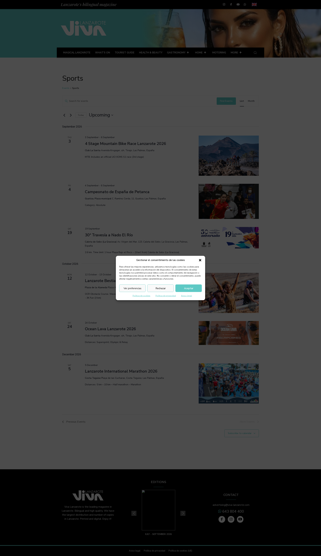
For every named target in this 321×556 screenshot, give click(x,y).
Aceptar (188, 288)
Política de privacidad (165, 295)
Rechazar (160, 288)
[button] (200, 260)
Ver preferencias (132, 288)
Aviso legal (186, 295)
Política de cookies (141, 295)
